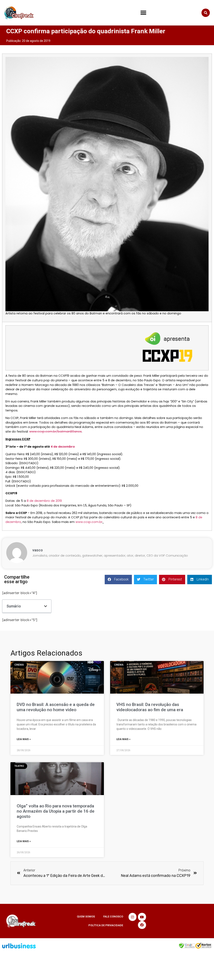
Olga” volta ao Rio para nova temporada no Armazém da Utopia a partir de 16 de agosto (55, 811)
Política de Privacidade (105, 925)
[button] (143, 13)
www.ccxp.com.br (88, 522)
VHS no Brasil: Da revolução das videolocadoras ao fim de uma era (149, 707)
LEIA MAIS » (24, 739)
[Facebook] (142, 925)
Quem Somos (86, 916)
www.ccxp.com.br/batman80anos (55, 431)
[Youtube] (142, 917)
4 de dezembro (63, 446)
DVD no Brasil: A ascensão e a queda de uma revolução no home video (56, 707)
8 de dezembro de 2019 (44, 501)
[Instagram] (132, 917)
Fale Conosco (113, 916)
